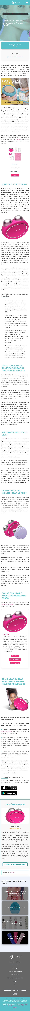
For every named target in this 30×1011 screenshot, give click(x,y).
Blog (15, 984)
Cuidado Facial (11, 13)
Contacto (15, 981)
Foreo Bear (18, 139)
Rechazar (17, 1008)
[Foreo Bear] (15, 621)
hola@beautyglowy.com (15, 963)
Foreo (12, 872)
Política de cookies (15, 974)
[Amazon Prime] (17, 172)
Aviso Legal (15, 968)
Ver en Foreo (15, 175)
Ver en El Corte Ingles (15, 659)
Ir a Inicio (5, 13)
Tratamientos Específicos (21, 13)
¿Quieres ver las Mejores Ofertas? (15, 864)
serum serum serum (7, 604)
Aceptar (12, 1008)
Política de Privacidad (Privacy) (15, 971)
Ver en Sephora (15, 663)
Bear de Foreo (7, 439)
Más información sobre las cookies (15, 978)
